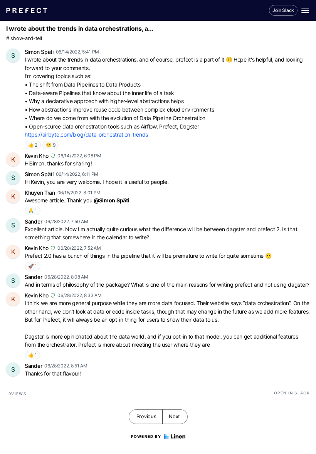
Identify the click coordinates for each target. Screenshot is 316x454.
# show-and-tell (24, 38)
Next (174, 416)
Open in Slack (292, 393)
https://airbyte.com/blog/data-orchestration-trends (86, 134)
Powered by (146, 436)
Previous (146, 416)
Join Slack (283, 10)
